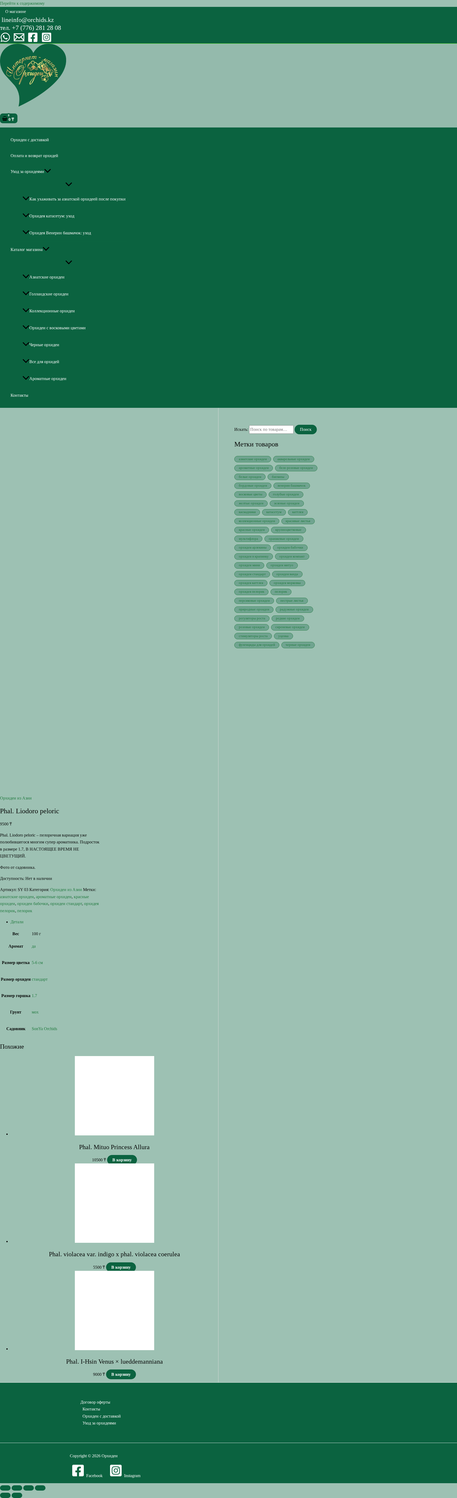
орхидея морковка (287, 583)
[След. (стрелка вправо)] (17, 1495)
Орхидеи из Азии (16, 798)
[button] (15, 11)
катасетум (273, 512)
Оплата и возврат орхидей (34, 155)
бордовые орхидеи (253, 485)
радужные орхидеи (294, 609)
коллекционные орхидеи (257, 521)
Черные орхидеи (44, 344)
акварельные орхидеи (293, 459)
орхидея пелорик (251, 591)
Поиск (306, 429)
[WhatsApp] (5, 41)
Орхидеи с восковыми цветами (57, 328)
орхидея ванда (287, 574)
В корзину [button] (122, 1160)
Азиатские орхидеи (47, 277)
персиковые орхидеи (254, 600)
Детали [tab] (17, 922)
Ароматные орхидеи (47, 378)
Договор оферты (95, 1402)
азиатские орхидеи (17, 896)
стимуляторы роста (253, 636)
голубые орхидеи (286, 494)
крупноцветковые (288, 530)
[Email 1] (19, 41)
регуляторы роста (252, 618)
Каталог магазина (27, 249)
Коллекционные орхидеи (52, 311)
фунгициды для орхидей (257, 645)
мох (35, 1012)
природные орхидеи (254, 609)
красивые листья (298, 521)
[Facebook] (33, 41)
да (34, 946)
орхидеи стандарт (66, 903)
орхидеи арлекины (253, 547)
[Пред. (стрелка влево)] (5, 1495)
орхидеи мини (249, 565)
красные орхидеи (252, 530)
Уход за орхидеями (27, 171)
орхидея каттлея (251, 583)
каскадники (247, 512)
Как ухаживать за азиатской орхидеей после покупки (77, 199)
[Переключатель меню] (69, 185)
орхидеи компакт (292, 556)
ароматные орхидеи (54, 896)
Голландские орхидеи (48, 294)
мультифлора (248, 539)
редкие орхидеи (288, 618)
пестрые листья (291, 600)
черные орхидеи (298, 645)
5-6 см (37, 962)
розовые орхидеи (252, 627)
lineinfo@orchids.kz (28, 19)
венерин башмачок (291, 485)
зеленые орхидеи (286, 503)
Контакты (19, 395)
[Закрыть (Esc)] (40, 1488)
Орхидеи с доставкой (30, 140)
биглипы (278, 477)
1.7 (34, 995)
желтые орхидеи (251, 503)
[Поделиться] (28, 1488)
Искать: (241, 429)
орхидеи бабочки (32, 903)
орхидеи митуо (282, 565)
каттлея (297, 512)
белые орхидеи (250, 477)
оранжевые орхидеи (284, 539)
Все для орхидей (44, 361)
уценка (283, 636)
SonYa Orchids (44, 1028)
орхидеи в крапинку (254, 556)
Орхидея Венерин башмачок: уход (60, 233)
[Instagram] (46, 41)
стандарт (40, 979)
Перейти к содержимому (22, 3)
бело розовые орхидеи (296, 468)
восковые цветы (250, 494)
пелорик (24, 910)
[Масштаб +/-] (5, 1488)
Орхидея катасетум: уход (51, 216)
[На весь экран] (17, 1488)
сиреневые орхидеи (290, 627)
